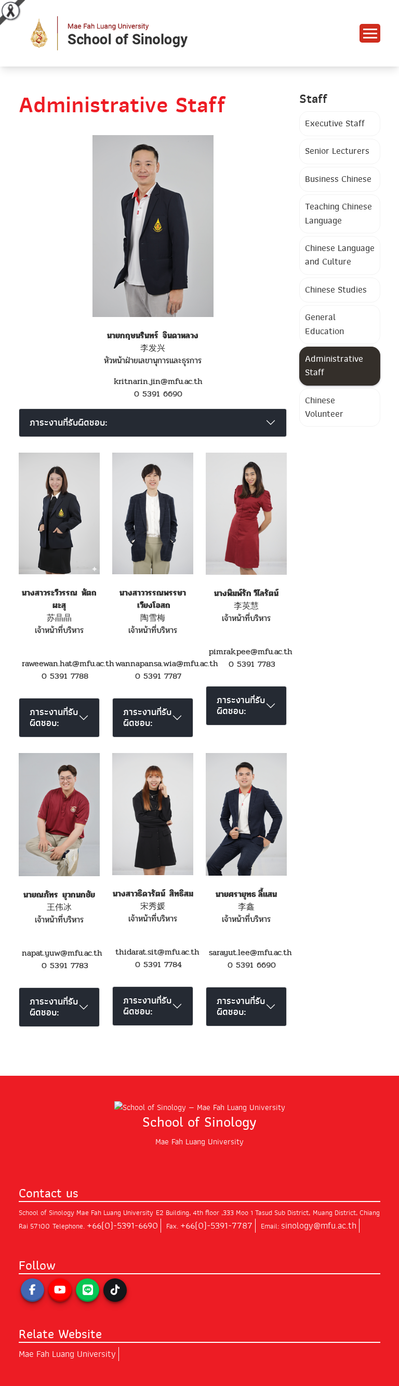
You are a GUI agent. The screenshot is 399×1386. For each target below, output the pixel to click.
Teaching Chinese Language (338, 213)
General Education (324, 324)
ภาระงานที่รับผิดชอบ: (69, 423)
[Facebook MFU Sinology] (32, 1290)
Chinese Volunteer (324, 407)
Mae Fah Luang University (67, 1354)
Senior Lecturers (337, 151)
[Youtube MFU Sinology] (60, 1290)
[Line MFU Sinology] (87, 1290)
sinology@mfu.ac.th (318, 1226)
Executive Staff (335, 123)
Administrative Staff (334, 365)
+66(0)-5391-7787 (216, 1226)
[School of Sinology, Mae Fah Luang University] (143, 33)
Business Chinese (338, 179)
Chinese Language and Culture (340, 255)
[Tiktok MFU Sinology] (115, 1290)
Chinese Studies (336, 290)
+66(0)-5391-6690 (122, 1226)
